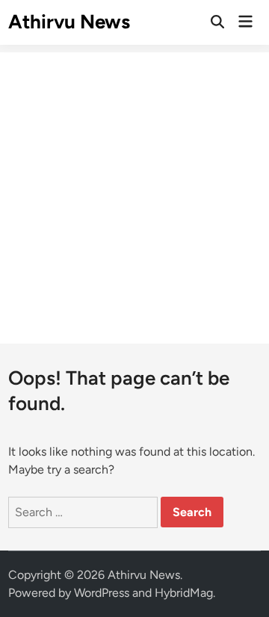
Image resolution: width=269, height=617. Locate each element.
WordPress (101, 593)
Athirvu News (69, 22)
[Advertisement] (134, 186)
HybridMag (184, 593)
